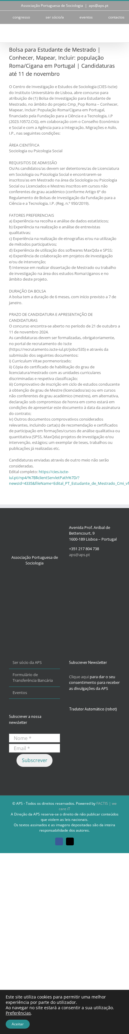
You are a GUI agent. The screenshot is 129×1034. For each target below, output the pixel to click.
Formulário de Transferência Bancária (33, 677)
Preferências (18, 1013)
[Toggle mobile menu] (117, 33)
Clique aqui (79, 676)
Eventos (20, 692)
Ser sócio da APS (27, 662)
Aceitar (18, 1024)
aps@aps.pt (98, 5)
